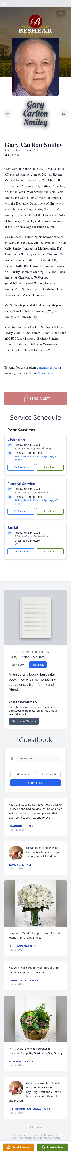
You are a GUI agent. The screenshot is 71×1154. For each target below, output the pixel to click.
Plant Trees (50, 467)
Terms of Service (45, 1137)
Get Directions (21, 467)
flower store (45, 373)
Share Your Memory (24, 721)
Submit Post (35, 782)
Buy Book (38, 664)
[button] (35, 903)
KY (16, 544)
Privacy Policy (25, 1137)
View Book (18, 664)
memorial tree (48, 367)
